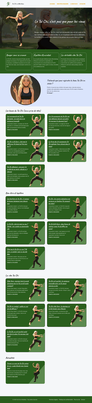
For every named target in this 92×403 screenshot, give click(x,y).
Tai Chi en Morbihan (18, 4)
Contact (83, 399)
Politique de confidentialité (66, 399)
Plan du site (77, 399)
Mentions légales (53, 399)
